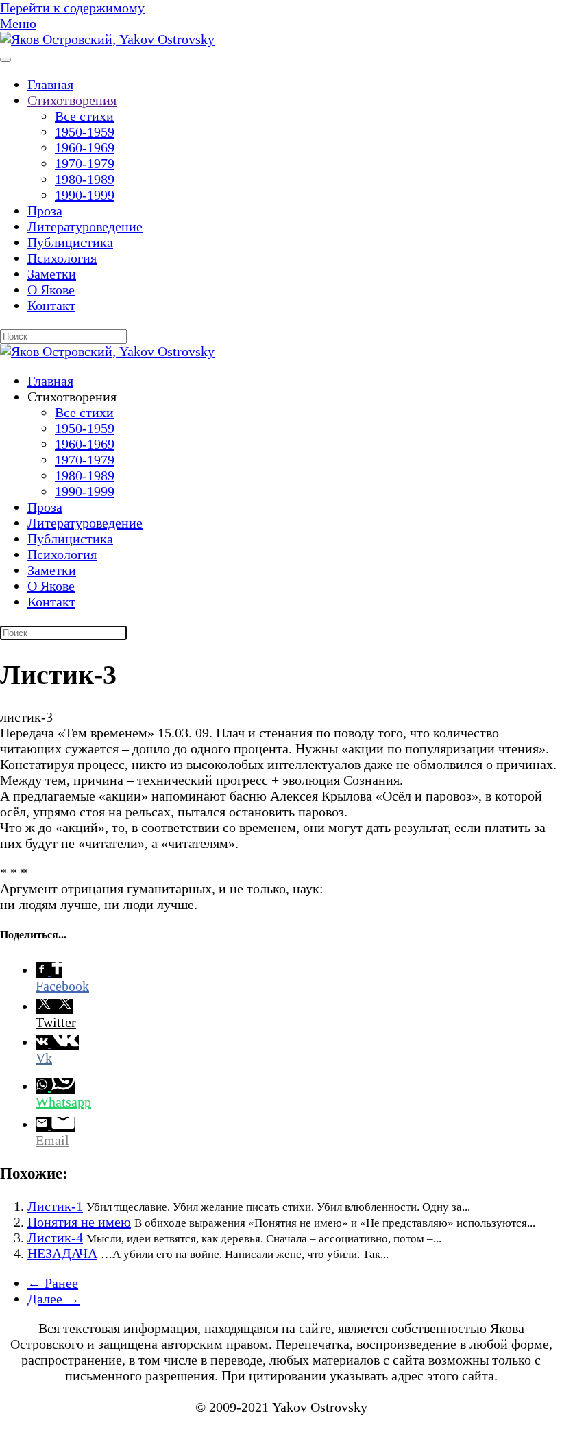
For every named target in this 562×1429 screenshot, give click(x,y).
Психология (62, 257)
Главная (50, 84)
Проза (44, 210)
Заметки (51, 273)
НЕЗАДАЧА (62, 1253)
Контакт (51, 305)
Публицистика (70, 242)
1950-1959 (84, 131)
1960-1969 (84, 147)
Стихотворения (72, 100)
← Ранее (52, 1282)
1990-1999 (84, 194)
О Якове (51, 289)
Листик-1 (55, 1206)
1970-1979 (84, 163)
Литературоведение (85, 226)
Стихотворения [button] (72, 396)
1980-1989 (84, 179)
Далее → (53, 1298)
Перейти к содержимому (72, 7)
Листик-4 (55, 1237)
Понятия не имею (79, 1221)
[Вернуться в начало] (107, 39)
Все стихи (84, 115)
